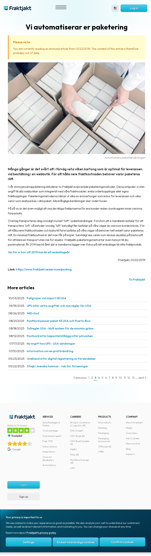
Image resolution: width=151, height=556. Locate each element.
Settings (28, 542)
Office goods (104, 446)
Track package (50, 430)
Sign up (23, 496)
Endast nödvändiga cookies (75, 542)
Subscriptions (50, 446)
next (141, 377)
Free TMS (48, 441)
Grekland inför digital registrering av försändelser (61, 358)
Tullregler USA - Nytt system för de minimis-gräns (60, 328)
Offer (101, 451)
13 (133, 377)
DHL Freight (76, 430)
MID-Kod (33, 313)
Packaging (103, 432)
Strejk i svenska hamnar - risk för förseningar (57, 366)
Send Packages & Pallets (51, 424)
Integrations (49, 451)
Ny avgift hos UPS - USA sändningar (51, 343)
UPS (72, 468)
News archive (133, 443)
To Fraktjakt (137, 279)
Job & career (132, 438)
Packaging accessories (104, 440)
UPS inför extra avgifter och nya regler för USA (59, 306)
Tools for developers (48, 458)
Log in (134, 8)
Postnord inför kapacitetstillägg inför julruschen (60, 336)
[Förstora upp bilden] (76, 153)
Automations (49, 465)
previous (81, 377)
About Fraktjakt (134, 422)
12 (128, 377)
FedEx (73, 449)
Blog (128, 448)
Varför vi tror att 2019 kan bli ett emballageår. (39, 252)
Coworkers (132, 432)
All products (104, 422)
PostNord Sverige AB (79, 461)
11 (125, 377)
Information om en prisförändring (50, 351)
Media (129, 427)
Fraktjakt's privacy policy (41, 532)
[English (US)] (115, 8)
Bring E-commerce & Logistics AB (80, 424)
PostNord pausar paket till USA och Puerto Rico (59, 321)
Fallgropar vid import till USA (46, 298)
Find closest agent (52, 435)
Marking (102, 427)
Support (130, 454)
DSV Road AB (77, 435)
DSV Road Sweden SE (79, 443)
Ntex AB (74, 454)
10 (120, 377)
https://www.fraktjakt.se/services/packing (44, 269)
